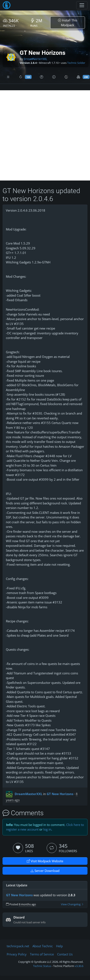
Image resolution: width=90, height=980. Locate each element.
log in (47, 829)
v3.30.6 (79, 966)
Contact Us (65, 954)
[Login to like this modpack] (18, 848)
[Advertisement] (45, 135)
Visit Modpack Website (46, 861)
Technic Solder (76, 63)
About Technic (42, 946)
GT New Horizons (60, 794)
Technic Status (42, 966)
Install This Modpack (69, 22)
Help (59, 946)
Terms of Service (42, 954)
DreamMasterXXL (35, 59)
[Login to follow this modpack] (52, 848)
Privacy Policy (17, 954)
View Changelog (71, 904)
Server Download (46, 871)
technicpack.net (18, 946)
